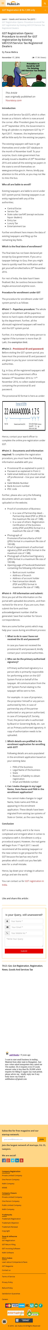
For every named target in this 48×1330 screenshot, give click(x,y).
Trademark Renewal (10, 1227)
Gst (10, 965)
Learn (4, 19)
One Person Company (10, 1179)
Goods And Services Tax (21, 969)
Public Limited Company (11, 1205)
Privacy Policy (7, 1282)
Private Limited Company (12, 1175)
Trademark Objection (10, 1223)
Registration (36, 965)
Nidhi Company (8, 1183)
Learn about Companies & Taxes (14, 1262)
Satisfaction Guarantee (11, 1293)
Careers (5, 1299)
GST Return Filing (8, 1244)
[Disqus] (24, 1014)
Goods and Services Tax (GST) (22, 19)
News (5, 969)
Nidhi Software (8, 1252)
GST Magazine (7, 1266)
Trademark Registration (11, 1219)
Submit (24, 951)
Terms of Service (8, 1276)
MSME (4, 1187)
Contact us (6, 1270)
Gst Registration (21, 965)
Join (41, 1139)
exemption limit (19, 342)
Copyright (6, 1231)
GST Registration (8, 1240)
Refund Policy (7, 1288)
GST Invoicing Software (11, 1248)
